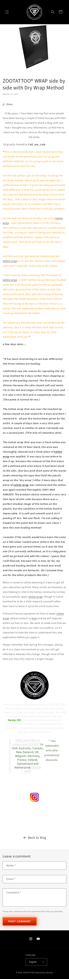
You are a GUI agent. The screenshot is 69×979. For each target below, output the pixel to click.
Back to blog (37, 837)
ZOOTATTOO (28, 972)
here (34, 618)
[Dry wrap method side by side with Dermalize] (34, 801)
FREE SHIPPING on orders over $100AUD (26, 742)
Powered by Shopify (44, 972)
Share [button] (9, 104)
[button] (7, 12)
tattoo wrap (10, 260)
